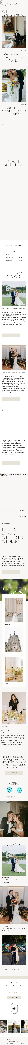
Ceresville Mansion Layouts (14, 163)
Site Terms (11, 1041)
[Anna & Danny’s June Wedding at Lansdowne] (14, 293)
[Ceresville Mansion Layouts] (14, 139)
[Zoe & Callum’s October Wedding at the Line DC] (14, 357)
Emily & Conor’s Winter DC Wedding (12, 535)
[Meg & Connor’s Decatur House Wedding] (14, 32)
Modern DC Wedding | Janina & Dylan (14, 111)
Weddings (23, 50)
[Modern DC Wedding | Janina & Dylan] (14, 85)
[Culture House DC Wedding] (14, 421)
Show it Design (16, 1041)
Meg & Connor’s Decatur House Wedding (14, 57)
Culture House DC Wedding (9, 436)
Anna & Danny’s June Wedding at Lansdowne (13, 308)
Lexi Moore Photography (19, 1043)
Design (24, 158)
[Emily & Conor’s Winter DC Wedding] (14, 489)
